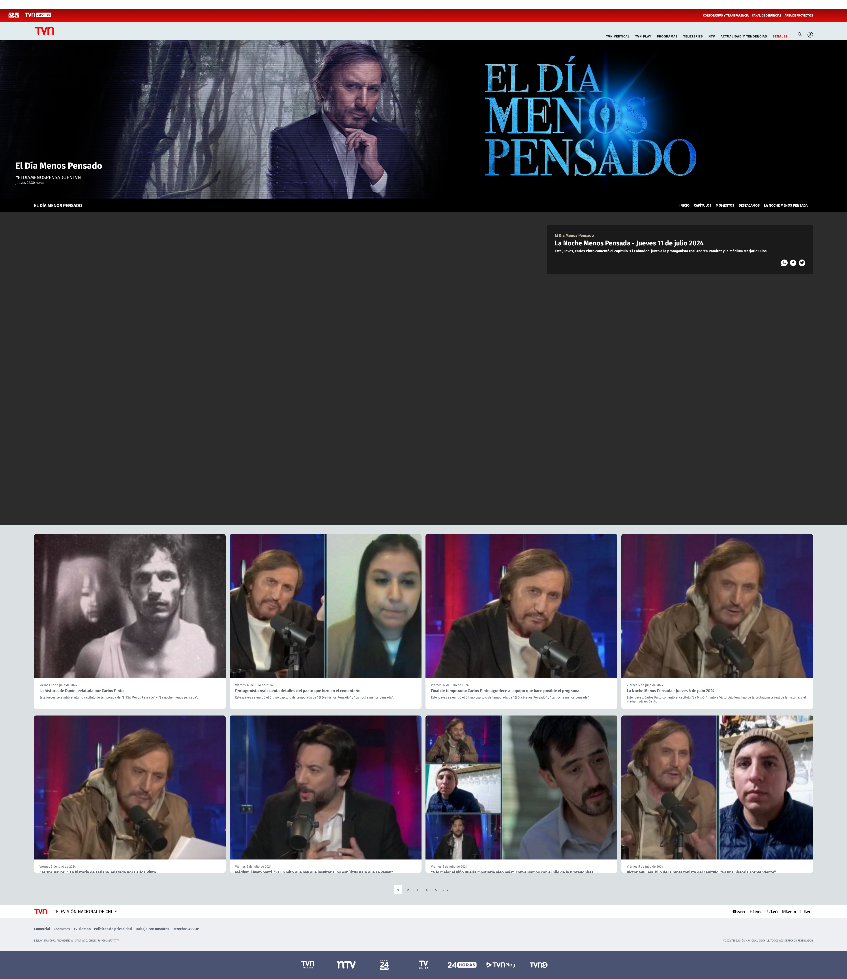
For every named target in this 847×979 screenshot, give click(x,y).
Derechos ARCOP (185, 928)
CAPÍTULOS (702, 205)
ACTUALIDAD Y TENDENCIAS (744, 36)
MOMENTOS (725, 205)
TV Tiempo (82, 928)
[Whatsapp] (784, 263)
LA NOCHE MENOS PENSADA (786, 205)
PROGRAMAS (667, 36)
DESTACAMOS (749, 205)
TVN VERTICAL (618, 36)
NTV (711, 36)
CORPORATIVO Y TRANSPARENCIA (726, 15)
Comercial (42, 928)
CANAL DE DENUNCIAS (766, 15)
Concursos (62, 928)
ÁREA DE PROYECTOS (799, 15)
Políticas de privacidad (113, 928)
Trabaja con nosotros (152, 928)
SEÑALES (780, 36)
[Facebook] (793, 263)
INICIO (684, 205)
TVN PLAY (643, 36)
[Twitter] (802, 263)
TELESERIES (693, 36)
